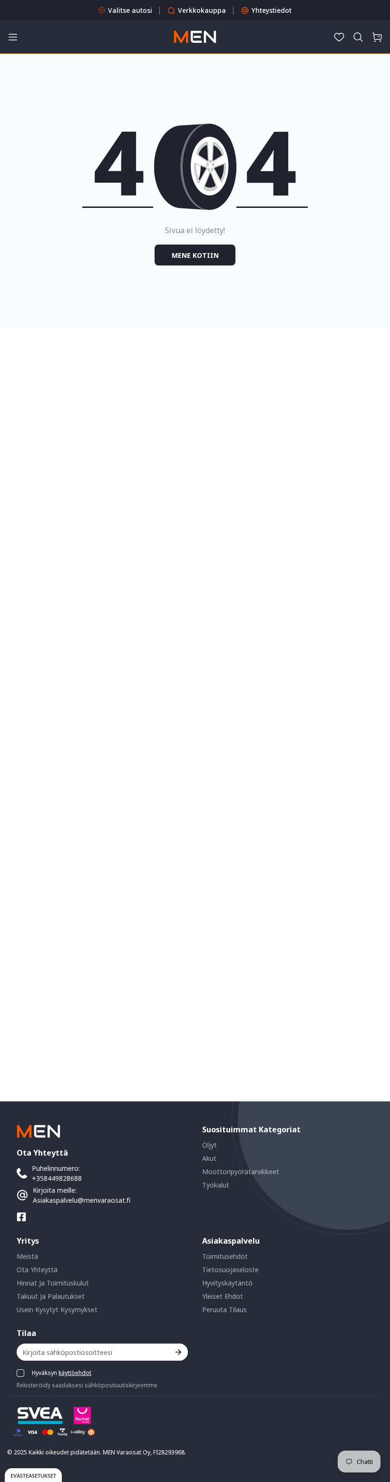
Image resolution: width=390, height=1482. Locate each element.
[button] (358, 37)
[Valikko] (13, 37)
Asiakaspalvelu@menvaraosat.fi (81, 1200)
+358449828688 (57, 1178)
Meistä (27, 1256)
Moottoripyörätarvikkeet (240, 1171)
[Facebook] (21, 1217)
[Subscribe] (177, 1352)
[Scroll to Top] (371, 1430)
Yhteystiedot (272, 10)
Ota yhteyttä (37, 1269)
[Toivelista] (339, 37)
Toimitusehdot (225, 1256)
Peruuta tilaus (224, 1309)
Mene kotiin (195, 255)
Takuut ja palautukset (51, 1296)
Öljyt (209, 1144)
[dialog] (33, 1475)
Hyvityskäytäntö (227, 1282)
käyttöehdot (74, 1373)
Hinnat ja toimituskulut (53, 1282)
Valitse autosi (130, 10)
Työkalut (215, 1184)
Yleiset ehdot (222, 1296)
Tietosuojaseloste (230, 1269)
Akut (209, 1158)
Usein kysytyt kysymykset (57, 1309)
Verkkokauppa (202, 10)
